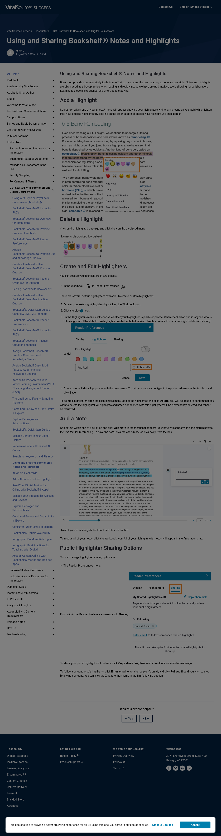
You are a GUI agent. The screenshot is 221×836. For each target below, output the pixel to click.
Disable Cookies (162, 825)
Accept (195, 825)
